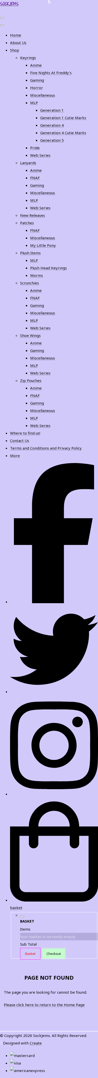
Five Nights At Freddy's (51, 72)
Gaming (37, 80)
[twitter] (54, 691)
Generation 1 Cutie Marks (63, 117)
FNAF (35, 177)
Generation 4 (52, 125)
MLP (34, 102)
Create (36, 1042)
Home (15, 35)
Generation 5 (52, 140)
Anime (36, 65)
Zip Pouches (30, 380)
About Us (18, 42)
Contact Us (19, 440)
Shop (14, 50)
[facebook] (54, 601)
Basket (30, 953)
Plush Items (30, 252)
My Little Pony (43, 245)
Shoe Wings (30, 335)
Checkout (53, 953)
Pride (35, 147)
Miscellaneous (42, 95)
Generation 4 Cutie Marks (63, 132)
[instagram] (54, 793)
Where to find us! (25, 433)
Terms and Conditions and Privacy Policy (46, 448)
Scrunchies (29, 282)
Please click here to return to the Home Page (44, 1004)
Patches (27, 222)
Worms (36, 275)
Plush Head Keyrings (48, 267)
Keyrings (28, 57)
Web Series (40, 155)
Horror (36, 87)
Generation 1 (52, 110)
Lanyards (28, 162)
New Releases (32, 215)
